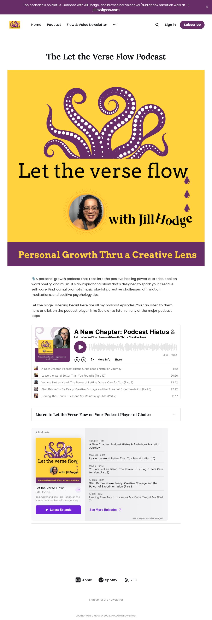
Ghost (132, 616)
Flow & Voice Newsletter (87, 24)
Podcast (54, 24)
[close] (207, 7)
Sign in (170, 24)
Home (36, 24)
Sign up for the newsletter (106, 600)
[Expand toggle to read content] (174, 414)
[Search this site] (157, 25)
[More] (115, 25)
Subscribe (192, 24)
